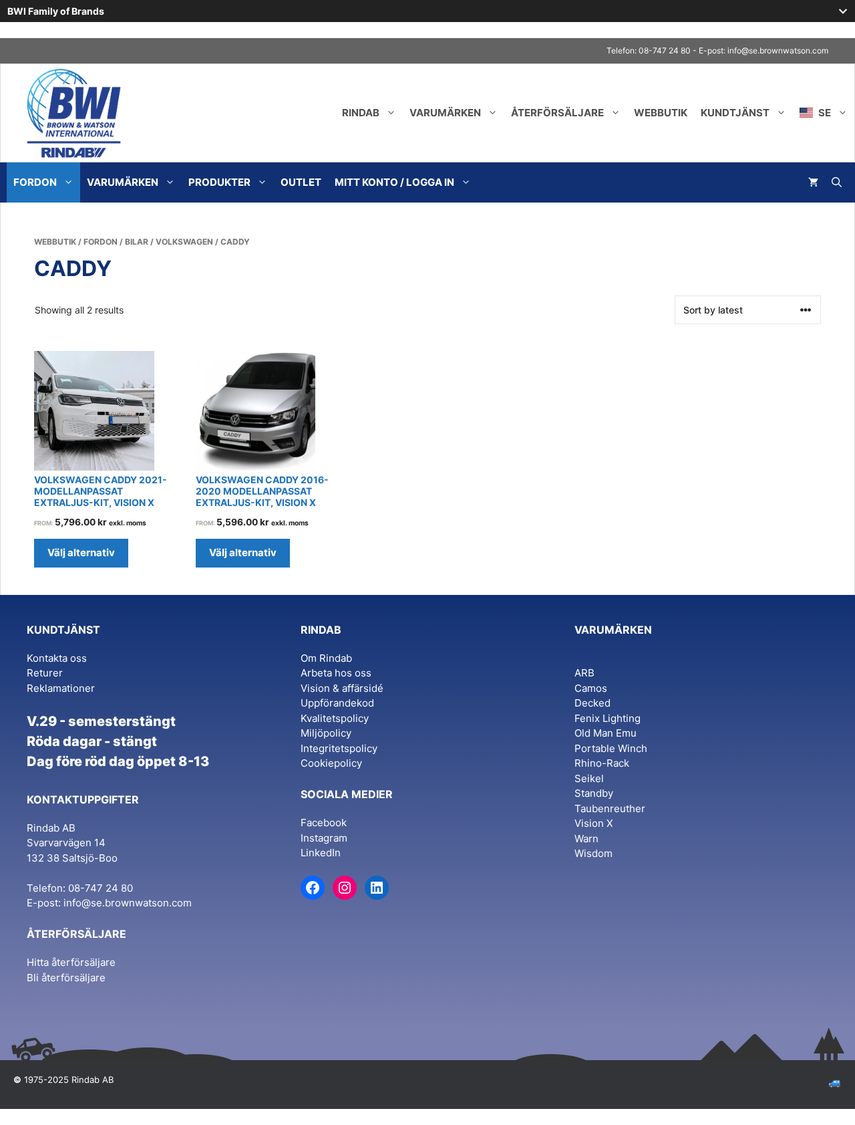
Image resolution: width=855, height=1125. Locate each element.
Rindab (360, 112)
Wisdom (593, 853)
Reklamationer (61, 688)
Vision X (593, 823)
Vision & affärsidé (342, 688)
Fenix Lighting (607, 718)
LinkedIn (321, 852)
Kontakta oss (57, 658)
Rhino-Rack (601, 763)
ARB (584, 672)
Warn (586, 838)
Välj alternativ (81, 552)
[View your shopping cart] (813, 182)
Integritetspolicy (339, 748)
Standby (593, 793)
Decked (592, 703)
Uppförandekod (337, 703)
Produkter (219, 182)
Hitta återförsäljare (71, 962)
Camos (590, 688)
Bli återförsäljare (66, 977)
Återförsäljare (557, 112)
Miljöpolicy (326, 733)
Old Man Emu (605, 733)
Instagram (324, 838)
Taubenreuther (609, 808)
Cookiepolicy (331, 763)
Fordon (35, 182)
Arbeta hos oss (336, 672)
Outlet (301, 182)
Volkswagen (184, 242)
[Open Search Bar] (836, 182)
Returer (45, 672)
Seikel (589, 778)
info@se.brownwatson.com (777, 50)
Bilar (136, 242)
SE (823, 112)
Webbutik (660, 112)
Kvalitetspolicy (335, 718)
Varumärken (445, 112)
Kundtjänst (735, 112)
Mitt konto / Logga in (394, 182)
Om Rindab (326, 658)
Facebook (324, 822)
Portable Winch (610, 748)
